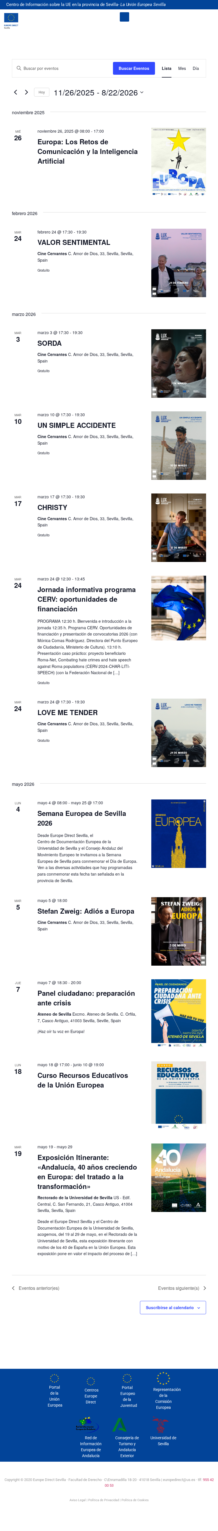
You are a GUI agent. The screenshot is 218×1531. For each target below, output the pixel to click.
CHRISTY (52, 507)
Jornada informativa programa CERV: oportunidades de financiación (86, 598)
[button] (124, 17)
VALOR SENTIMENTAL (73, 242)
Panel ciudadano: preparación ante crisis (86, 997)
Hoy (42, 91)
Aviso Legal (78, 1500)
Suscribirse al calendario (170, 1307)
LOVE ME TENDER (67, 712)
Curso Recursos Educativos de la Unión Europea (82, 1080)
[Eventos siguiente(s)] (26, 92)
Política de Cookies (135, 1500)
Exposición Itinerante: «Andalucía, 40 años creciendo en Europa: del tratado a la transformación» (87, 1171)
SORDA (49, 343)
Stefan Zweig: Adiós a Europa (85, 911)
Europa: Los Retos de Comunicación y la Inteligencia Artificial (87, 151)
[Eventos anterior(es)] (15, 92)
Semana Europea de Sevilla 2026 (81, 818)
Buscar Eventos (134, 68)
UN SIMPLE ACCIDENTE (76, 425)
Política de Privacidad (103, 1500)
